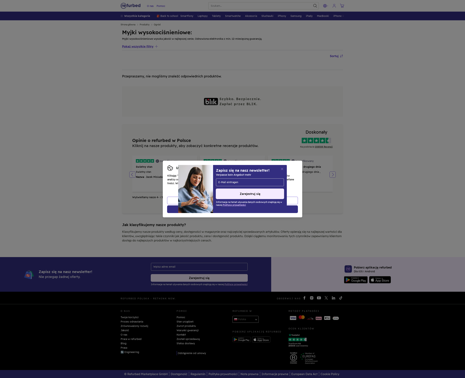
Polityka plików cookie (231, 183)
